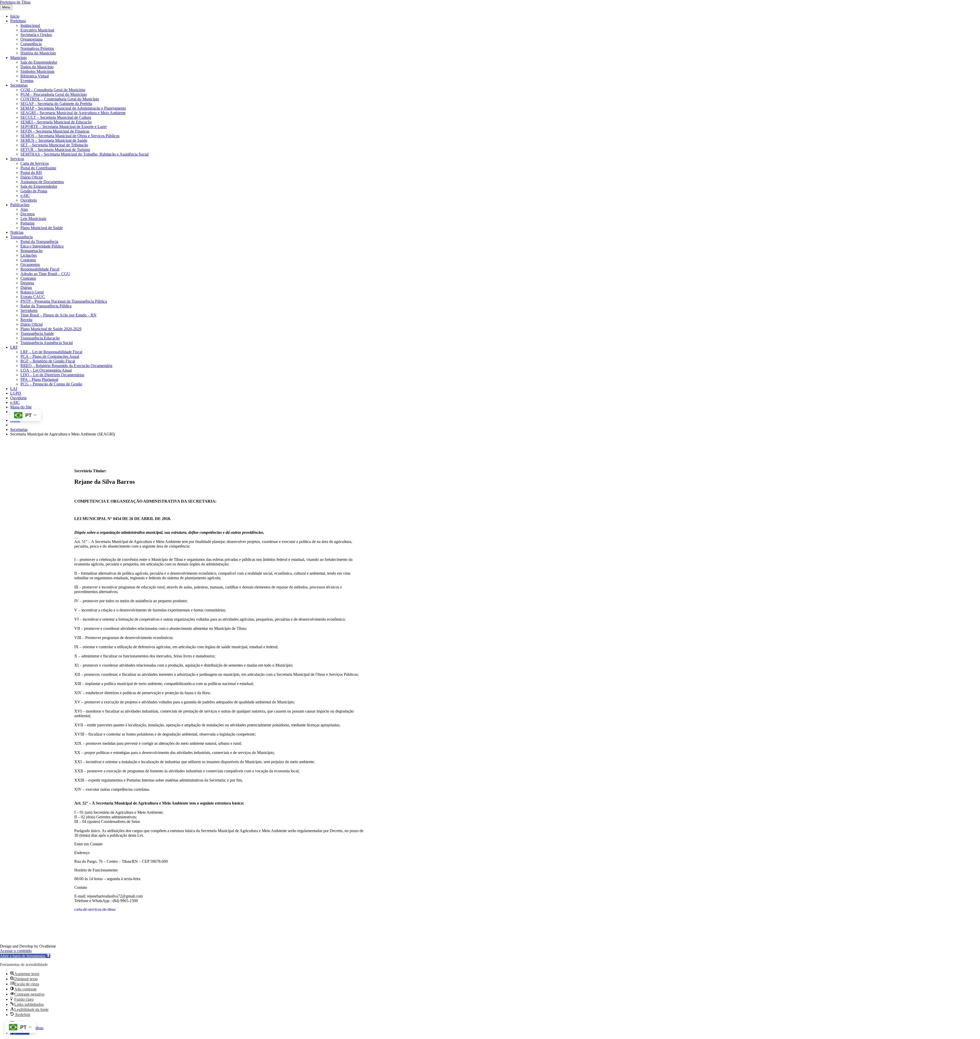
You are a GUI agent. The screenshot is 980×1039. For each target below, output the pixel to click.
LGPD (15, 393)
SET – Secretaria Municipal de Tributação (54, 145)
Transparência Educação (40, 338)
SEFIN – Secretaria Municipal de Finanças (54, 131)
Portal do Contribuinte (38, 168)
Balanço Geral (32, 292)
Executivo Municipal (37, 30)
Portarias (27, 223)
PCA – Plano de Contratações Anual (49, 356)
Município (18, 57)
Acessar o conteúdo (16, 951)
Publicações (19, 205)
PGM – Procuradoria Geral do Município (53, 94)
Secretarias (19, 85)
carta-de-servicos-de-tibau (95, 909)
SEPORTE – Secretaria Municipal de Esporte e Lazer (63, 126)
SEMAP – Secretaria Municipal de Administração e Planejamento (73, 108)
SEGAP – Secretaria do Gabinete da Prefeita (56, 103)
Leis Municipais (33, 218)
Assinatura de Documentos (42, 182)
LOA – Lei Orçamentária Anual (46, 370)
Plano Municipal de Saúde (41, 228)
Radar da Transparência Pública (45, 306)
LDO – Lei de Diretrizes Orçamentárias (52, 375)
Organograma (31, 39)
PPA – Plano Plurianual (39, 379)
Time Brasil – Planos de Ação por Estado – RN (58, 315)
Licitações (28, 255)
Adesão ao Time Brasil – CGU (45, 273)
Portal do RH (31, 172)
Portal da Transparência (39, 241)
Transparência (21, 237)
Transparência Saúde (37, 333)
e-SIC (25, 195)
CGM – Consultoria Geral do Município (52, 90)
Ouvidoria (28, 200)
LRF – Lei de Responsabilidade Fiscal (51, 352)
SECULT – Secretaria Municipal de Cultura (55, 117)
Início (14, 16)
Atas (24, 209)
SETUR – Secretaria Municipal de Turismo (55, 149)
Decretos (27, 214)
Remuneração (31, 251)
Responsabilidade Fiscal (39, 269)
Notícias (16, 232)
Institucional (30, 25)
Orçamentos (30, 264)
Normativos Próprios (37, 48)
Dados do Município (37, 67)
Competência (31, 44)
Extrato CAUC (32, 296)
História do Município (38, 53)
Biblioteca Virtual (34, 76)
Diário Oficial (31, 177)
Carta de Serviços (34, 163)
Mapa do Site (21, 407)
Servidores (29, 310)
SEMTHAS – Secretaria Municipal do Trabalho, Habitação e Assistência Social (84, 154)
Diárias (26, 287)
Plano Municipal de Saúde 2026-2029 (50, 329)
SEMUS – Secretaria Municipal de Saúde (53, 140)
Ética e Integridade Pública (42, 246)
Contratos (28, 260)
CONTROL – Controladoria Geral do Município (59, 99)
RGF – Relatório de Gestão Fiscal (47, 361)
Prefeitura (18, 21)
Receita (26, 319)
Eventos (26, 80)
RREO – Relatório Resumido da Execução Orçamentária (66, 365)
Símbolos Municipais (37, 71)
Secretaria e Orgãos (36, 34)
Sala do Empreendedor (38, 62)
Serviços (17, 159)
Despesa (27, 283)
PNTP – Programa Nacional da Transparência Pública (63, 301)
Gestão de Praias (33, 191)
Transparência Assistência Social (46, 342)
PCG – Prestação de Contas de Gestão (51, 384)
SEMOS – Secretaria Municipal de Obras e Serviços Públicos (69, 136)
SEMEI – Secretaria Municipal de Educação (56, 122)
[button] (25, 956)
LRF (14, 347)
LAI (13, 388)
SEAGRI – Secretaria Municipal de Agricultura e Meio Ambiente (73, 113)
